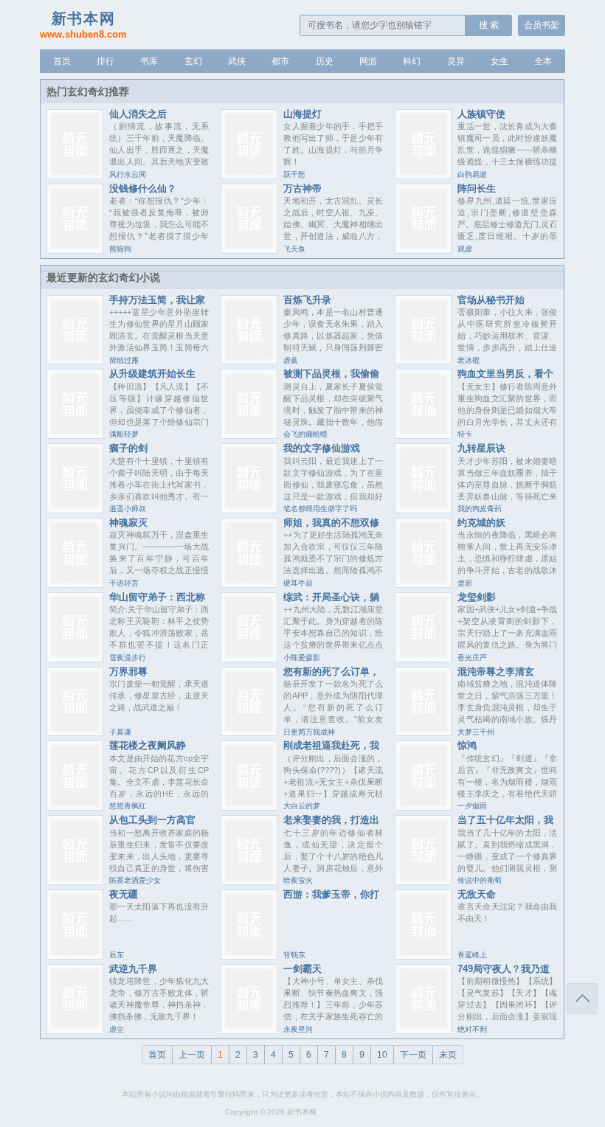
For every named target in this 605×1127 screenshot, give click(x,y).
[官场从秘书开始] (423, 360)
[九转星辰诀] (423, 509)
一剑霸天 (302, 968)
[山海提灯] (249, 175)
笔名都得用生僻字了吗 (320, 508)
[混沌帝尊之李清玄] (423, 732)
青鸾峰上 (472, 955)
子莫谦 (120, 732)
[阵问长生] (423, 249)
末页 (448, 1055)
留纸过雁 (124, 360)
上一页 (192, 1055)
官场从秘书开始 (491, 299)
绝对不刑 (472, 1029)
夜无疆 (123, 894)
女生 (499, 61)
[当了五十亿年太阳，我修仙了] (423, 881)
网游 (368, 61)
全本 (543, 61)
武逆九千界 (133, 968)
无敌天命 (476, 894)
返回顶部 (582, 998)
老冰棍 (468, 360)
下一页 (413, 1055)
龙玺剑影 (476, 597)
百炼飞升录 (307, 299)
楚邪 (464, 583)
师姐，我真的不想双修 (331, 522)
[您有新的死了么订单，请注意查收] (249, 732)
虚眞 (290, 360)
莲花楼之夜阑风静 (147, 745)
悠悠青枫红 (127, 806)
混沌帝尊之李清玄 (495, 671)
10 (382, 1055)
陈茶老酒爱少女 (135, 880)
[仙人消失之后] (74, 175)
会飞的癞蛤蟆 (305, 434)
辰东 (116, 955)
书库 (149, 61)
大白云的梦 (301, 806)
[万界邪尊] (74, 732)
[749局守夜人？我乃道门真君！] (423, 1030)
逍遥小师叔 (127, 508)
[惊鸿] (423, 806)
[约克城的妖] (423, 584)
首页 (62, 61)
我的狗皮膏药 (479, 508)
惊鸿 (467, 745)
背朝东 (294, 955)
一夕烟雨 (472, 806)
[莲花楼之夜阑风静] (74, 806)
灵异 (456, 61)
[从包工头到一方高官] (74, 881)
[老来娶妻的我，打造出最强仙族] (249, 881)
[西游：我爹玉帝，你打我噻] (249, 955)
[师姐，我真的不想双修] (249, 584)
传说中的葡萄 (479, 880)
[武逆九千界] (74, 1030)
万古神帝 (302, 188)
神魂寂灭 (128, 522)
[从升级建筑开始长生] (74, 435)
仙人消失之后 (138, 113)
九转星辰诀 (481, 448)
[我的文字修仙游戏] (249, 509)
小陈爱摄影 (301, 657)
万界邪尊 (128, 671)
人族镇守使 (481, 113)
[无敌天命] (423, 955)
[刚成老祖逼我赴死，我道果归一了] (249, 806)
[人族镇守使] (423, 175)
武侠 (237, 61)
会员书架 (541, 25)
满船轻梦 (124, 434)
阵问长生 (476, 188)
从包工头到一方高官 (152, 819)
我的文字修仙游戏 (321, 448)
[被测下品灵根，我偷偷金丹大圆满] (249, 435)
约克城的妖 (481, 522)
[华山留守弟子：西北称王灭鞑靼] (74, 658)
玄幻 (193, 61)
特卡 (464, 434)
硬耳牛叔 (298, 583)
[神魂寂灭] (74, 584)
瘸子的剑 (128, 448)
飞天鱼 (294, 249)
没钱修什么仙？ (142, 188)
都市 (280, 61)
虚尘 (116, 1029)
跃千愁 (294, 174)
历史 (324, 61)
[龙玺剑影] (423, 658)
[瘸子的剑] (74, 509)
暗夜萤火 (298, 880)
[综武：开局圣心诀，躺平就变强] (249, 658)
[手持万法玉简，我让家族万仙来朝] (74, 360)
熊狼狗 (120, 249)
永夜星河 (298, 1029)
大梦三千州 (475, 732)
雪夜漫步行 (127, 657)
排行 (105, 61)
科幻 (412, 61)
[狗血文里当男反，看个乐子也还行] (423, 435)
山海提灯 (302, 113)
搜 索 (489, 25)
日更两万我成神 (309, 732)
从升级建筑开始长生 (152, 373)
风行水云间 (127, 174)
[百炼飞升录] (249, 360)
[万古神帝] (249, 249)
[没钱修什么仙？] (74, 249)
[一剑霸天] (249, 1030)
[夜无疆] (74, 955)
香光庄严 (472, 657)
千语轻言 (124, 583)
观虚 (464, 249)
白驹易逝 (472, 174)
